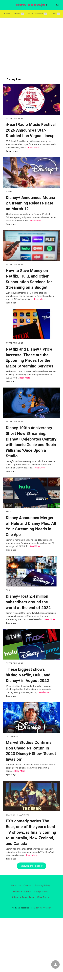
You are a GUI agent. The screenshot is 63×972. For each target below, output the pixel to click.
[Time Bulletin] (31, 5)
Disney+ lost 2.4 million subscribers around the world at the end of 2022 (28, 602)
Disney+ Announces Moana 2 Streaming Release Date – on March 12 (31, 203)
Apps (8, 512)
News (17, 14)
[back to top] (55, 964)
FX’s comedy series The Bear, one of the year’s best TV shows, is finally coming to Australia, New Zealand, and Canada (31, 832)
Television (12, 736)
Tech (53, 14)
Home (7, 14)
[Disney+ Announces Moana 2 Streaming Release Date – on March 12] (31, 172)
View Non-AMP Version (41, 908)
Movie (9, 191)
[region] (31, 46)
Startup (10, 815)
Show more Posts (30, 866)
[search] (58, 5)
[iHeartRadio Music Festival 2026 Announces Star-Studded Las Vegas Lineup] (31, 99)
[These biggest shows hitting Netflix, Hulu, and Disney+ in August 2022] (31, 644)
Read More (33, 147)
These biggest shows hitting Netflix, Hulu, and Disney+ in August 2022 (28, 675)
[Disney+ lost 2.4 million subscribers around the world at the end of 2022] (31, 571)
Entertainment (35, 14)
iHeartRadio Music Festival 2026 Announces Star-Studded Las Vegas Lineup (31, 130)
